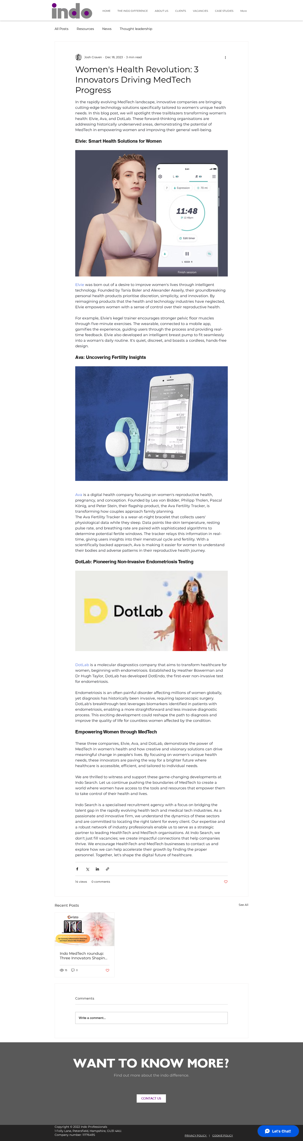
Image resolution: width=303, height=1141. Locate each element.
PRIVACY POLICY (196, 1135)
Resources (85, 29)
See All (243, 905)
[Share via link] (107, 869)
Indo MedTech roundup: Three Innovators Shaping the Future (83, 955)
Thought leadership (136, 29)
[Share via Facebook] (77, 869)
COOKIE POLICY (222, 1135)
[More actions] (225, 57)
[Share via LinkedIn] (97, 869)
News (107, 29)
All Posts (61, 29)
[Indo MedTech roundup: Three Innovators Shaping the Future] (84, 929)
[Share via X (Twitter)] (87, 869)
